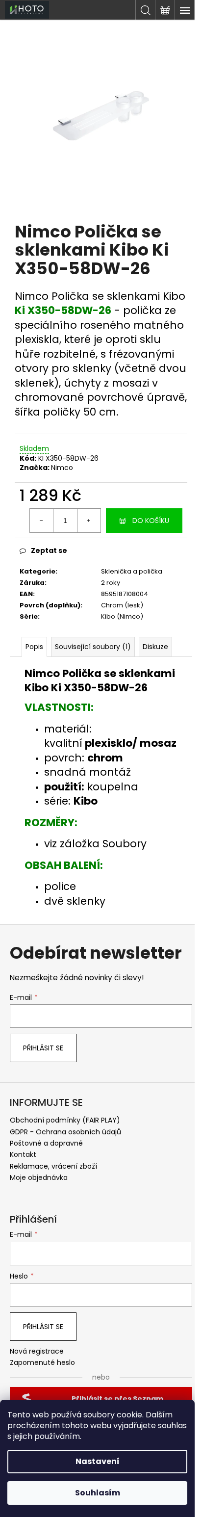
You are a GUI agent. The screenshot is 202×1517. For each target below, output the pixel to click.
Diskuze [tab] (155, 647)
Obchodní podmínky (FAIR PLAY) (65, 1120)
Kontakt (23, 1154)
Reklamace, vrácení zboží (53, 1166)
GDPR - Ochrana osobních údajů (65, 1132)
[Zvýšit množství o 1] (89, 520)
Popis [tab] (34, 647)
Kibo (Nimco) (122, 616)
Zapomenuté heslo (42, 1362)
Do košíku (150, 520)
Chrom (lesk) (122, 605)
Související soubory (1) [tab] (93, 647)
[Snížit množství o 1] (41, 520)
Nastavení (98, 1461)
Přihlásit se (43, 1048)
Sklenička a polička (131, 571)
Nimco (62, 467)
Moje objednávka (39, 1177)
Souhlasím (97, 1492)
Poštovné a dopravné (46, 1143)
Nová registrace (37, 1351)
